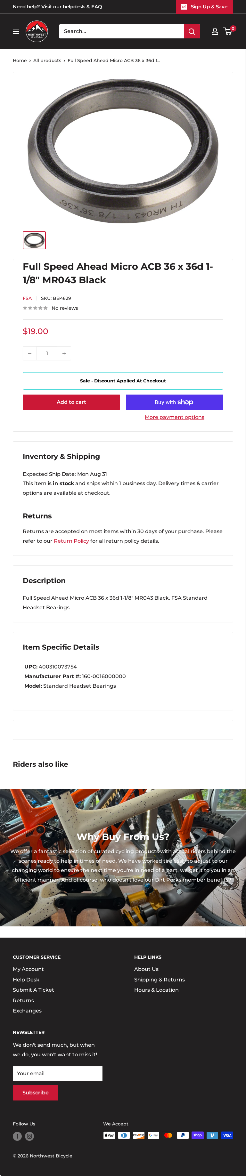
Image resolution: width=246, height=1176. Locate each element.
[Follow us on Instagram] (29, 1136)
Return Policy (71, 541)
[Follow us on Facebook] (17, 1136)
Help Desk (26, 980)
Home (20, 60)
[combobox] (121, 31)
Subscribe (35, 1093)
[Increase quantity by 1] (64, 353)
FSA (27, 298)
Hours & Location (156, 990)
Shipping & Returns (159, 980)
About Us (146, 969)
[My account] (215, 31)
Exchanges (27, 1011)
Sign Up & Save (209, 7)
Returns (23, 1000)
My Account (28, 969)
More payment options (174, 417)
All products (47, 60)
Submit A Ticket (33, 990)
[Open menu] (16, 31)
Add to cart (71, 402)
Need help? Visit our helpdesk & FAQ (57, 7)
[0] (228, 31)
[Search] (192, 31)
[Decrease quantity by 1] (30, 353)
